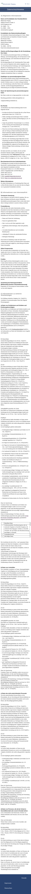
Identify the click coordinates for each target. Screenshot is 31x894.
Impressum (8, 883)
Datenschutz (8, 888)
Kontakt (24, 878)
